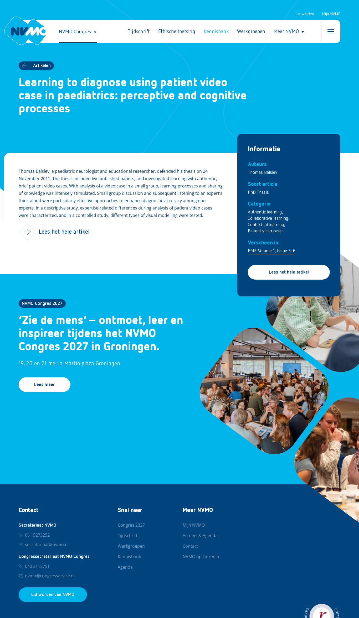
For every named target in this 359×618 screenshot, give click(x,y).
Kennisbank (216, 31)
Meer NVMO (286, 31)
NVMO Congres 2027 (42, 303)
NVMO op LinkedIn (201, 557)
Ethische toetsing (176, 31)
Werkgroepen (251, 31)
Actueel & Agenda (200, 536)
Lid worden (304, 14)
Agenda (125, 567)
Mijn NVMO (331, 14)
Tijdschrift (139, 31)
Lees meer (44, 384)
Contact (190, 546)
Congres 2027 (131, 525)
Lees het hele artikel (289, 272)
